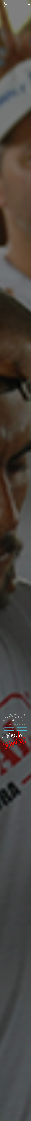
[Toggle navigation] (29, 4)
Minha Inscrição (9, 729)
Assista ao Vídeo (21, 729)
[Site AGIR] (9, 4)
